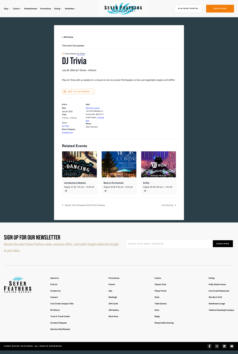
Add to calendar (79, 91)
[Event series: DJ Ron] (145, 191)
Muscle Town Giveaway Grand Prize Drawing (84, 205)
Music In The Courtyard (113, 182)
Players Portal (188, 8)
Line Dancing (167, 205)
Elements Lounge (93, 108)
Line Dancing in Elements (75, 182)
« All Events (67, 37)
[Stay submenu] (9, 8)
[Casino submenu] (20, 8)
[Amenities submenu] (75, 8)
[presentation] (79, 164)
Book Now (220, 8)
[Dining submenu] (61, 8)
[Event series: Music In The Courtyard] (105, 191)
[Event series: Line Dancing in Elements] (66, 191)
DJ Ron (146, 182)
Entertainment (67, 132)
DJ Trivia (65, 126)
